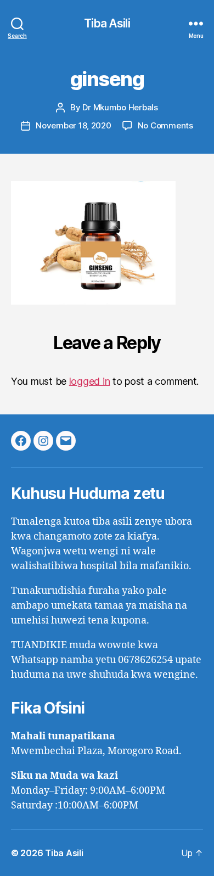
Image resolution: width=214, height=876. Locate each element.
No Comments (165, 125)
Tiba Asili (106, 23)
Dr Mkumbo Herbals (120, 107)
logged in (89, 381)
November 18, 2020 (73, 125)
